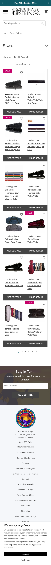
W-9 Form (25, 506)
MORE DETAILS (14, 112)
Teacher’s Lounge (25, 490)
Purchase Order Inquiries (25, 500)
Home (5, 33)
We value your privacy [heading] (17, 525)
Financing (25, 511)
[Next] (48, 3)
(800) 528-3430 (25, 442)
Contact (25, 479)
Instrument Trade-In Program (25, 474)
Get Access (37, 3)
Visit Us (25, 522)
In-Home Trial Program (25, 469)
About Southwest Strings (25, 516)
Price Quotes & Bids (25, 495)
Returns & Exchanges (25, 458)
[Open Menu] (5, 11)
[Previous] (3, 3)
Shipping (25, 463)
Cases (12, 33)
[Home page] (25, 12)
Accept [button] (25, 554)
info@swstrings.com (25, 447)
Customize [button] (25, 560)
